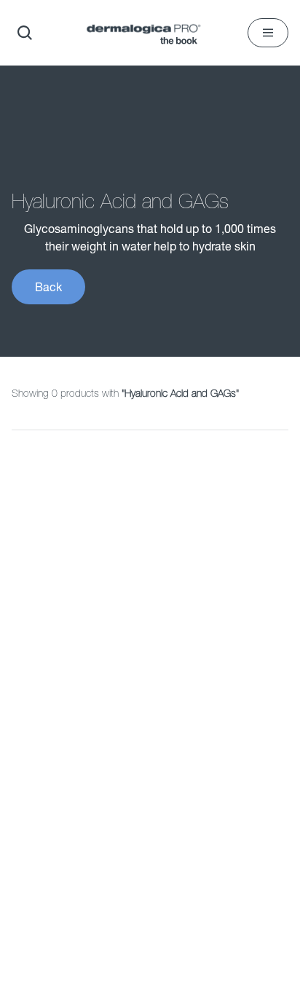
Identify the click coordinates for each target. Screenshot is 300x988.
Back (48, 286)
